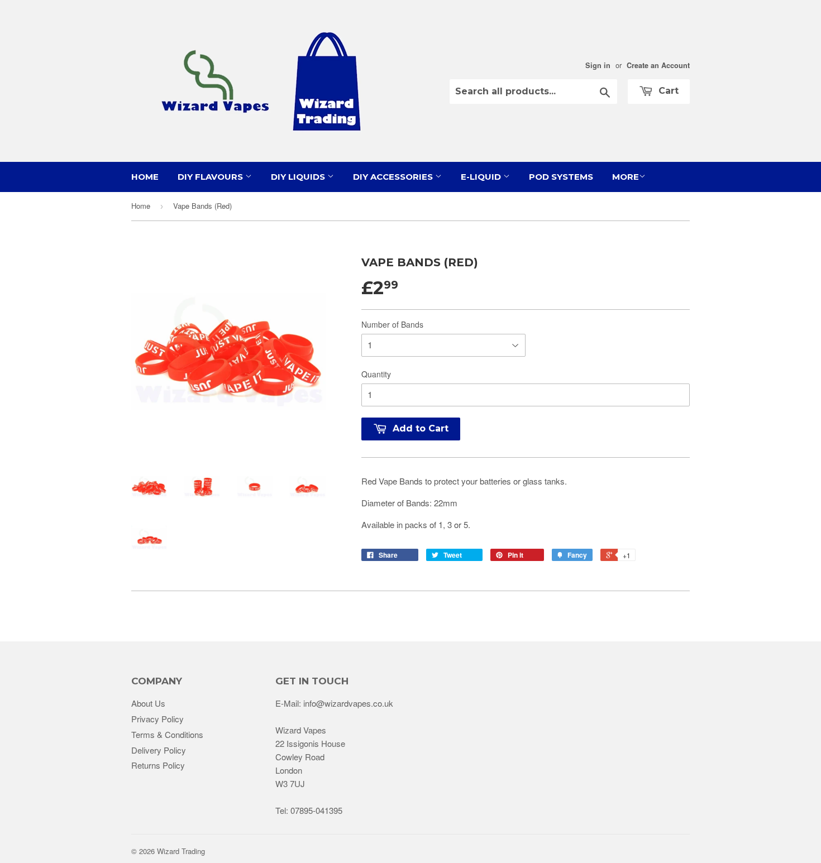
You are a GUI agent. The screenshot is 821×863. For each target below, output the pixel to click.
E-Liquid (482, 176)
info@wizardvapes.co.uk (348, 703)
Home (145, 176)
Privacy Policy (157, 719)
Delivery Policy (158, 750)
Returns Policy (158, 765)
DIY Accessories (394, 176)
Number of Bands (392, 324)
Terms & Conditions (167, 734)
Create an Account (658, 65)
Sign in (597, 65)
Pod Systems (561, 176)
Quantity (376, 374)
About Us (148, 703)
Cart (667, 90)
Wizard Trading (181, 851)
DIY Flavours (211, 176)
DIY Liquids (299, 176)
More (625, 176)
